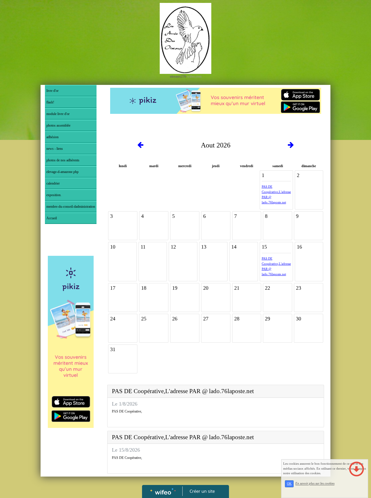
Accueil (51, 218)
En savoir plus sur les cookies (314, 483)
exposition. (53, 195)
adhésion (52, 137)
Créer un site (202, 491)
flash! (50, 102)
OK (289, 483)
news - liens (54, 149)
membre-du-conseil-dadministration (70, 207)
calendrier (53, 183)
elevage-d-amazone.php (62, 172)
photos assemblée (58, 125)
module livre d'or (58, 114)
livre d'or (52, 91)
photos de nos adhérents (62, 160)
